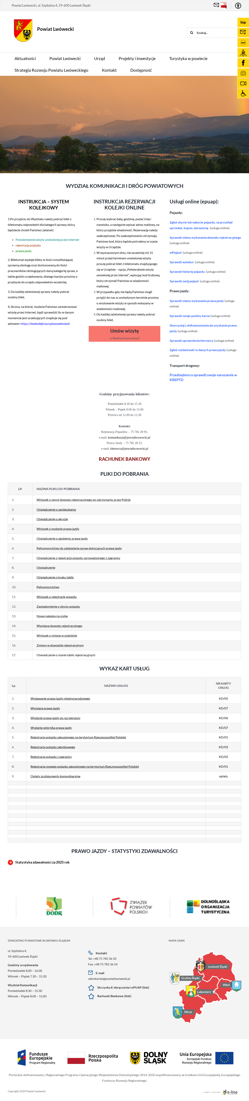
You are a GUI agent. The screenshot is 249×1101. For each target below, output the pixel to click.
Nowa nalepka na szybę (52, 616)
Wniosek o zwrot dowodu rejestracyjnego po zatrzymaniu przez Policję (84, 499)
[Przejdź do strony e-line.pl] (221, 1091)
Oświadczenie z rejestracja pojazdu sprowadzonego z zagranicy (78, 558)
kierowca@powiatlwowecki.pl (129, 448)
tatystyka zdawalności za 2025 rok (43, 862)
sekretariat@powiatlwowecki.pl (109, 978)
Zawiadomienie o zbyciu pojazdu (58, 606)
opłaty (223, 776)
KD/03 (223, 747)
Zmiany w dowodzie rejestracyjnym (60, 645)
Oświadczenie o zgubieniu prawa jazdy (62, 538)
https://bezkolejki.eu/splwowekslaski (45, 323)
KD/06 (223, 718)
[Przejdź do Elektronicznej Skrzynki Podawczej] (216, 5)
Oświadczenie (46, 567)
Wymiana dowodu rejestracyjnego (59, 626)
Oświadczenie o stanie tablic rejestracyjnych (66, 655)
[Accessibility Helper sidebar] (238, 6)
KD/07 (223, 708)
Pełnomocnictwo (48, 587)
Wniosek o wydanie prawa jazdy (58, 529)
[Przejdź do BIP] (224, 5)
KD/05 (223, 698)
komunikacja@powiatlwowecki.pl (129, 437)
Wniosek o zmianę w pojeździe (57, 635)
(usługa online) (220, 228)
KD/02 (223, 756)
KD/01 (223, 737)
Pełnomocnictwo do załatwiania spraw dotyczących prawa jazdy (79, 548)
